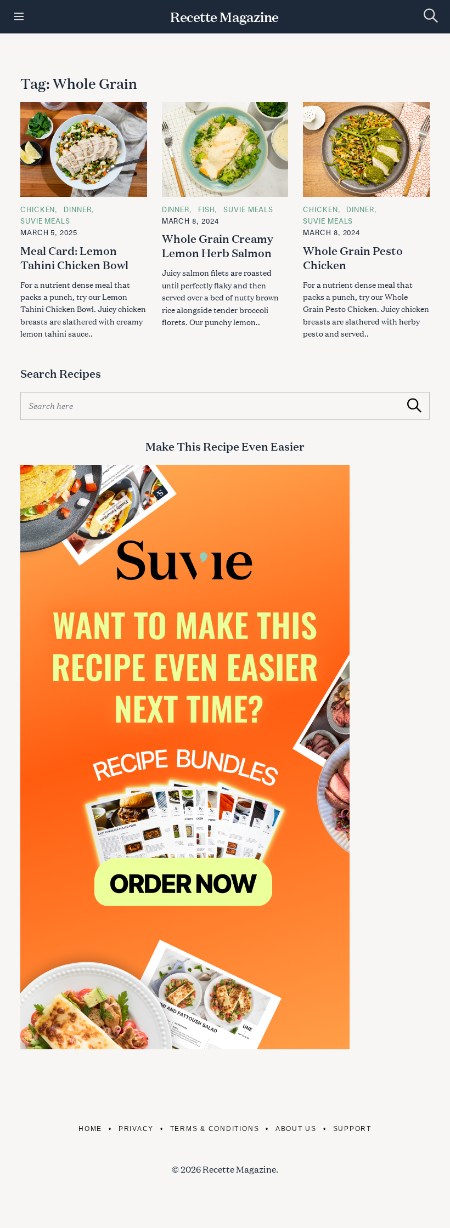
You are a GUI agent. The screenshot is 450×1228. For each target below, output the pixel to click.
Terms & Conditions (214, 1128)
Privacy (136, 1128)
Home (90, 1128)
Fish (206, 209)
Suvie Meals (45, 221)
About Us (296, 1128)
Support (352, 1128)
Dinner (77, 209)
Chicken (37, 209)
